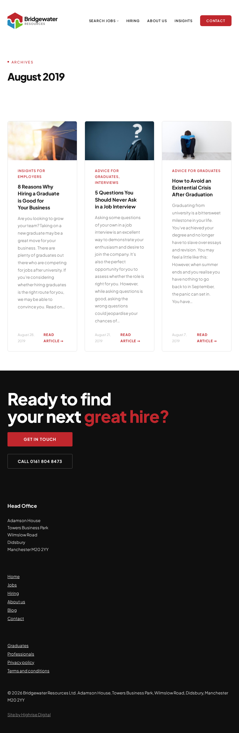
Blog (12, 610)
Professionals (20, 653)
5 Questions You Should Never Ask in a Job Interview (116, 199)
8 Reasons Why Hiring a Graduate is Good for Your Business (38, 197)
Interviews (107, 182)
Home (13, 576)
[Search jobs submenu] (118, 21)
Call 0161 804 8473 (40, 461)
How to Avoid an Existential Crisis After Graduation (192, 188)
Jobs (12, 584)
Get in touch (40, 439)
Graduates (18, 645)
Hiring (13, 593)
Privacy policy (20, 662)
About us (16, 601)
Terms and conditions (28, 670)
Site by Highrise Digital (29, 714)
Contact (15, 618)
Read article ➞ (55, 338)
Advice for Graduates (196, 171)
